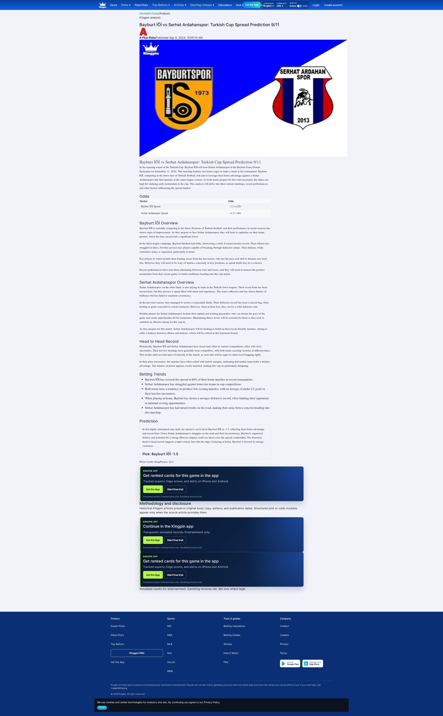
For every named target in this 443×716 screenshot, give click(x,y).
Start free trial (175, 489)
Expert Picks (118, 626)
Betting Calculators (234, 626)
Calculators (225, 4)
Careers (284, 635)
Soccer (171, 662)
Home (113, 4)
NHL (169, 653)
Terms (283, 653)
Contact (284, 626)
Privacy (284, 644)
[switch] (299, 6)
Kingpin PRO (136, 653)
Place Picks (141, 4)
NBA (169, 635)
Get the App (251, 4)
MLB (169, 644)
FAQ (226, 662)
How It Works (231, 653)
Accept (102, 708)
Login (316, 4)
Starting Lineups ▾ (202, 5)
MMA (170, 671)
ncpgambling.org (119, 688)
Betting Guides (232, 635)
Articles (153, 13)
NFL (169, 626)
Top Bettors (117, 644)
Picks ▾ (125, 5)
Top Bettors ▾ (161, 5)
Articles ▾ (180, 5)
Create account (333, 4)
